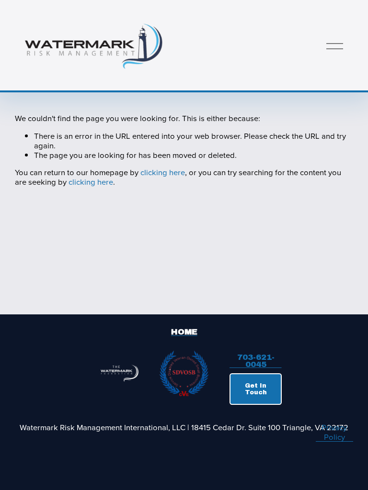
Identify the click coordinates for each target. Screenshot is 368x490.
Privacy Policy (334, 432)
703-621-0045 (256, 361)
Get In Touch (256, 389)
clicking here (162, 172)
